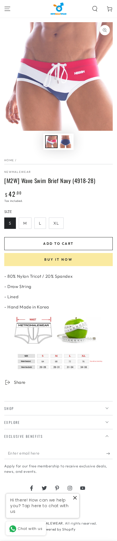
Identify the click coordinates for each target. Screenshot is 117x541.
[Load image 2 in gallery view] (65, 141)
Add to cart (58, 243)
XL (56, 223)
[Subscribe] (109, 453)
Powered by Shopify (59, 529)
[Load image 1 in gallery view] (51, 141)
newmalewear (17, 172)
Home (9, 160)
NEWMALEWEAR (49, 523)
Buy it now (58, 259)
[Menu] (7, 9)
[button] (94, 9)
